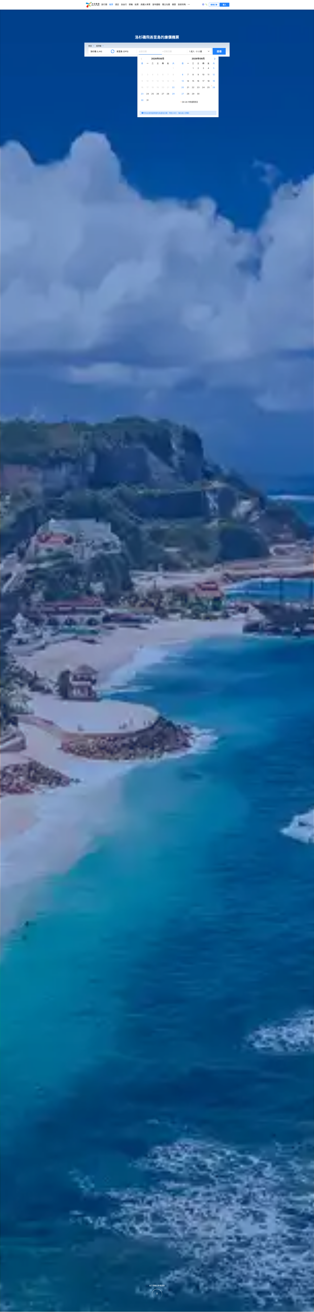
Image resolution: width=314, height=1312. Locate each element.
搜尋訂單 (213, 5)
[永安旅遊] (92, 5)
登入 (224, 5)
